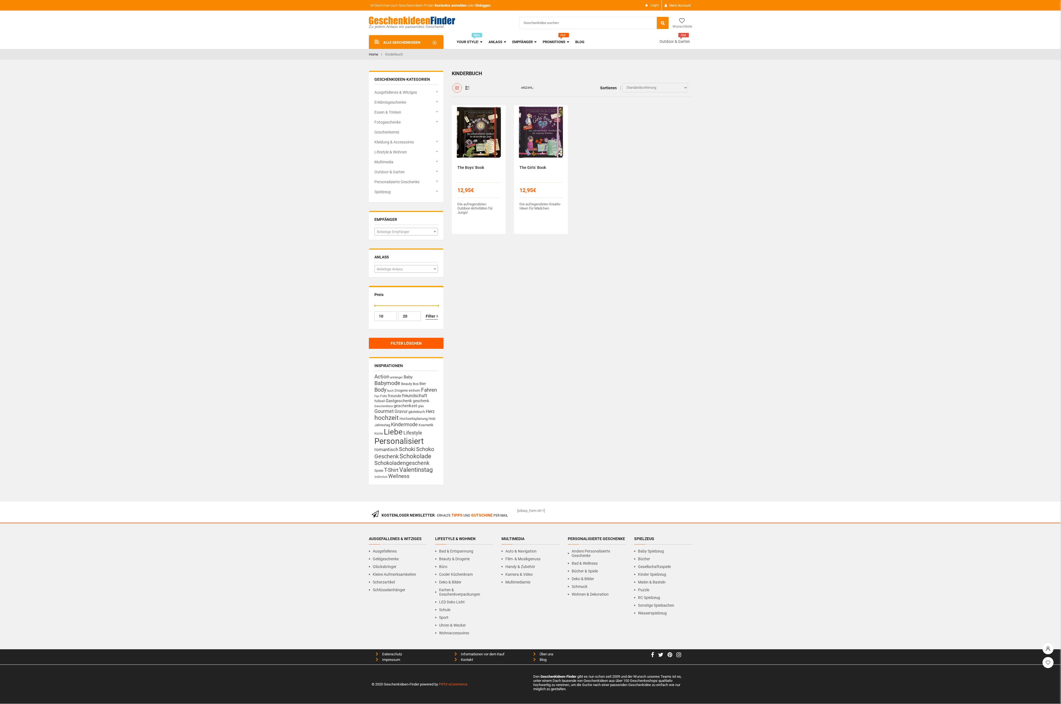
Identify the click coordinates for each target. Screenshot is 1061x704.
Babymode (387, 383)
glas (421, 406)
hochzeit (386, 418)
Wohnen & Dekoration (590, 594)
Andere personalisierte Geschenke (591, 553)
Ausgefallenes (385, 551)
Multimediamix (517, 582)
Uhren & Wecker (452, 625)
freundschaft (414, 395)
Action (381, 377)
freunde (394, 396)
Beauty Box (410, 384)
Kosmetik (426, 425)
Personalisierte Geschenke (396, 182)
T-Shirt (391, 470)
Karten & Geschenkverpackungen (459, 592)
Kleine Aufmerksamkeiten (394, 574)
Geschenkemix (386, 132)
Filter (430, 316)
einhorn (414, 390)
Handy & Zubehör (520, 566)
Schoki (407, 449)
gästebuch (416, 412)
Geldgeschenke (386, 559)
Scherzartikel (384, 582)
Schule (444, 610)
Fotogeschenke (387, 122)
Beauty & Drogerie (454, 559)
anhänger (396, 377)
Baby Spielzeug (651, 551)
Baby (408, 377)
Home (373, 54)
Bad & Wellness (585, 563)
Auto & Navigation (521, 551)
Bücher (644, 559)
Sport (443, 617)
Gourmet (384, 411)
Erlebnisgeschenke (390, 102)
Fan (376, 396)
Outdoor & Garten (675, 41)
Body (380, 389)
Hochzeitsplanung (414, 419)
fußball (379, 401)
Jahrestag (382, 425)
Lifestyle (412, 433)
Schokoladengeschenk (401, 463)
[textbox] (406, 232)
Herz (430, 411)
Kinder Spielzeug (652, 574)
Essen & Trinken (387, 112)
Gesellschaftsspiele (654, 566)
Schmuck (579, 586)
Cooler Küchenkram (456, 574)
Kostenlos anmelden (451, 5)
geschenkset (405, 405)
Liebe (393, 431)
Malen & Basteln (652, 582)
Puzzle (643, 590)
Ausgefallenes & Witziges (395, 92)
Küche (378, 433)
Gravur (401, 411)
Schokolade (415, 456)
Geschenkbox (383, 406)
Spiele (378, 471)
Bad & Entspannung (456, 551)
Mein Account (680, 5)
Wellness (398, 476)
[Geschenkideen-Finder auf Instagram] (678, 655)
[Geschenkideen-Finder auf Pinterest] (670, 655)
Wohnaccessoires (454, 633)
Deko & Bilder (450, 582)
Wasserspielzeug (652, 613)
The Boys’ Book (470, 167)
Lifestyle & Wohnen (390, 152)
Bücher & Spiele (585, 571)
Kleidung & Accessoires (394, 142)
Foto (383, 396)
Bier (422, 383)
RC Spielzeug (649, 597)
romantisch (386, 449)
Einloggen (482, 5)
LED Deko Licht (452, 602)
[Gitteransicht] (457, 88)
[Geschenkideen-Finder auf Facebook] (652, 655)
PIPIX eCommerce (453, 684)
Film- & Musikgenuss (522, 559)
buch (390, 390)
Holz (432, 419)
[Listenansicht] (467, 88)
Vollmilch (380, 477)
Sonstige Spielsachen (656, 605)
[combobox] (406, 231)
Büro (443, 566)
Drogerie (401, 390)
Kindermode (404, 424)
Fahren (429, 390)
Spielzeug (382, 192)
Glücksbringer (384, 566)
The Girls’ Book (532, 167)
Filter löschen (406, 343)
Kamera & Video (519, 574)
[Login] (1048, 647)
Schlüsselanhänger (389, 590)
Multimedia (383, 162)
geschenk (421, 401)
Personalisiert (399, 441)
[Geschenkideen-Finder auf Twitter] (660, 655)
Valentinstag (416, 469)
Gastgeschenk (399, 400)
